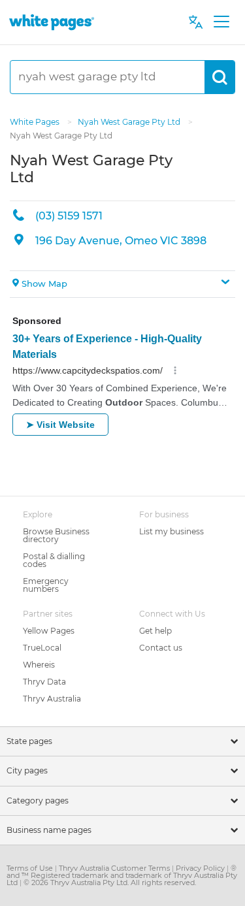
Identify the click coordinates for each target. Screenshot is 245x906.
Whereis (39, 665)
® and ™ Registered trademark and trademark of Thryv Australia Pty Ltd (122, 875)
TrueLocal (42, 648)
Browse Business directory (56, 535)
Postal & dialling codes (54, 560)
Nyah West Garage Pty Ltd (130, 122)
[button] (122, 284)
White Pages (35, 122)
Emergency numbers (46, 585)
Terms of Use (31, 868)
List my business (171, 531)
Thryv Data (44, 682)
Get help (155, 631)
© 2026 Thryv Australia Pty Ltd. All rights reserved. (110, 882)
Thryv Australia (52, 699)
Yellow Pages (48, 631)
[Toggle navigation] (221, 22)
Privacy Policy (201, 868)
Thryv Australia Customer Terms (115, 868)
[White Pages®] (51, 22)
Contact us (160, 648)
